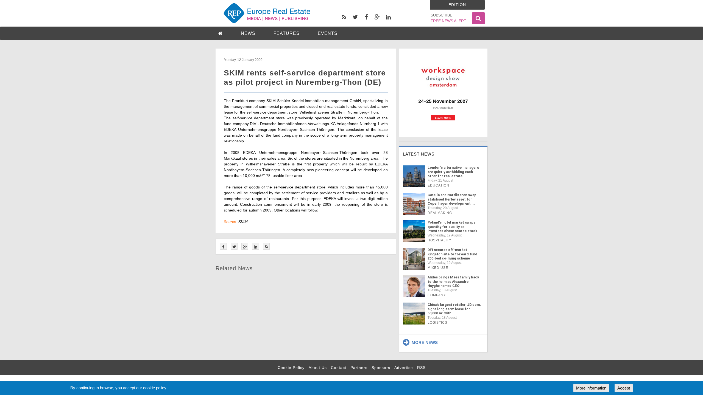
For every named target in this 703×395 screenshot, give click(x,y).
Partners (358, 367)
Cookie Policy (291, 367)
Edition (457, 4)
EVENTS (327, 33)
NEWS (248, 33)
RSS (421, 367)
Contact (338, 367)
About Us (318, 367)
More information (591, 388)
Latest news (418, 154)
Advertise (403, 367)
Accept (623, 388)
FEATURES (287, 33)
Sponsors (381, 367)
